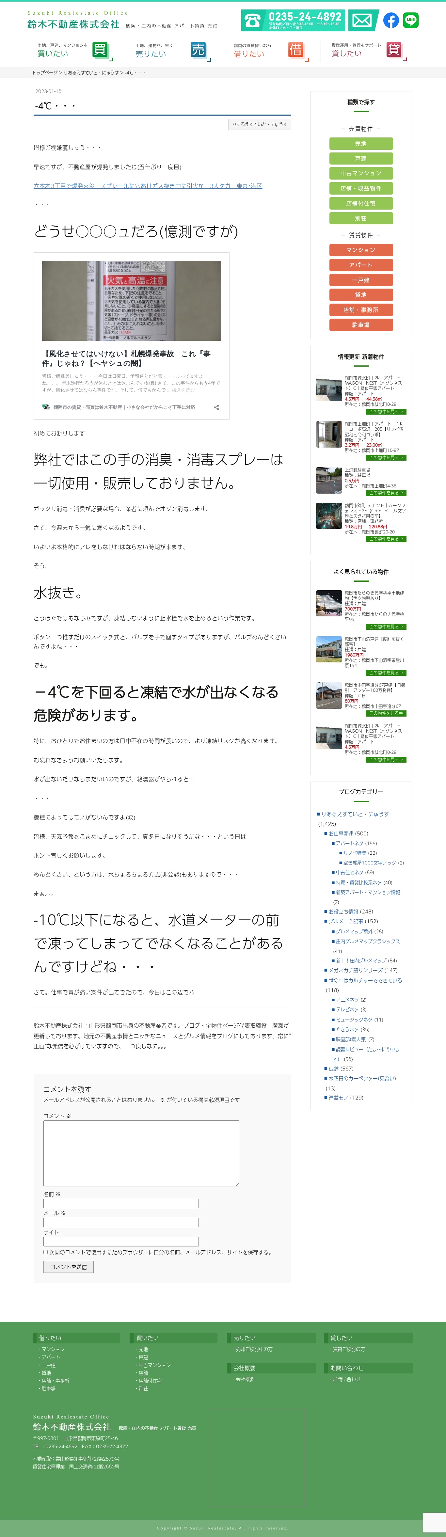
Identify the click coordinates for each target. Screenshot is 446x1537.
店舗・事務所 (361, 310)
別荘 (361, 218)
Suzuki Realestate (212, 1528)
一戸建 (361, 280)
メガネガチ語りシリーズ (356, 970)
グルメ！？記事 (346, 921)
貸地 (361, 295)
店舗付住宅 (361, 203)
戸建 (361, 158)
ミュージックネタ (354, 1019)
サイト (51, 1232)
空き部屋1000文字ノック (369, 862)
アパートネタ (349, 843)
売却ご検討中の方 (254, 1349)
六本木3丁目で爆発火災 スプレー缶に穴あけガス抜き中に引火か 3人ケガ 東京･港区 (148, 186)
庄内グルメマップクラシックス (368, 941)
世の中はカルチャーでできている (365, 980)
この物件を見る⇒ (386, 411)
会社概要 (245, 1379)
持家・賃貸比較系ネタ (359, 882)
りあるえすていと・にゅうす (259, 124)
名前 (52, 1194)
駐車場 (361, 325)
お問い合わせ (346, 1379)
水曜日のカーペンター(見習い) (362, 1078)
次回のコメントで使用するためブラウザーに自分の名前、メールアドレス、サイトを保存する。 (161, 1252)
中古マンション (361, 173)
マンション (361, 250)
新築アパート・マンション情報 (368, 892)
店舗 (143, 1372)
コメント (57, 1116)
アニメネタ (347, 999)
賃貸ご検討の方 (349, 1349)
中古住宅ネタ (349, 872)
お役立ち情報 (343, 911)
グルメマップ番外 (354, 931)
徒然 (334, 1068)
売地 (361, 143)
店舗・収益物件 (361, 188)
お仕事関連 (341, 833)
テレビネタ (347, 1009)
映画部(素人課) (351, 1039)
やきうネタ (347, 1029)
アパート (361, 265)
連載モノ (338, 1097)
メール (54, 1213)
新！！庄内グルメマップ (361, 960)
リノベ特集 (354, 852)
